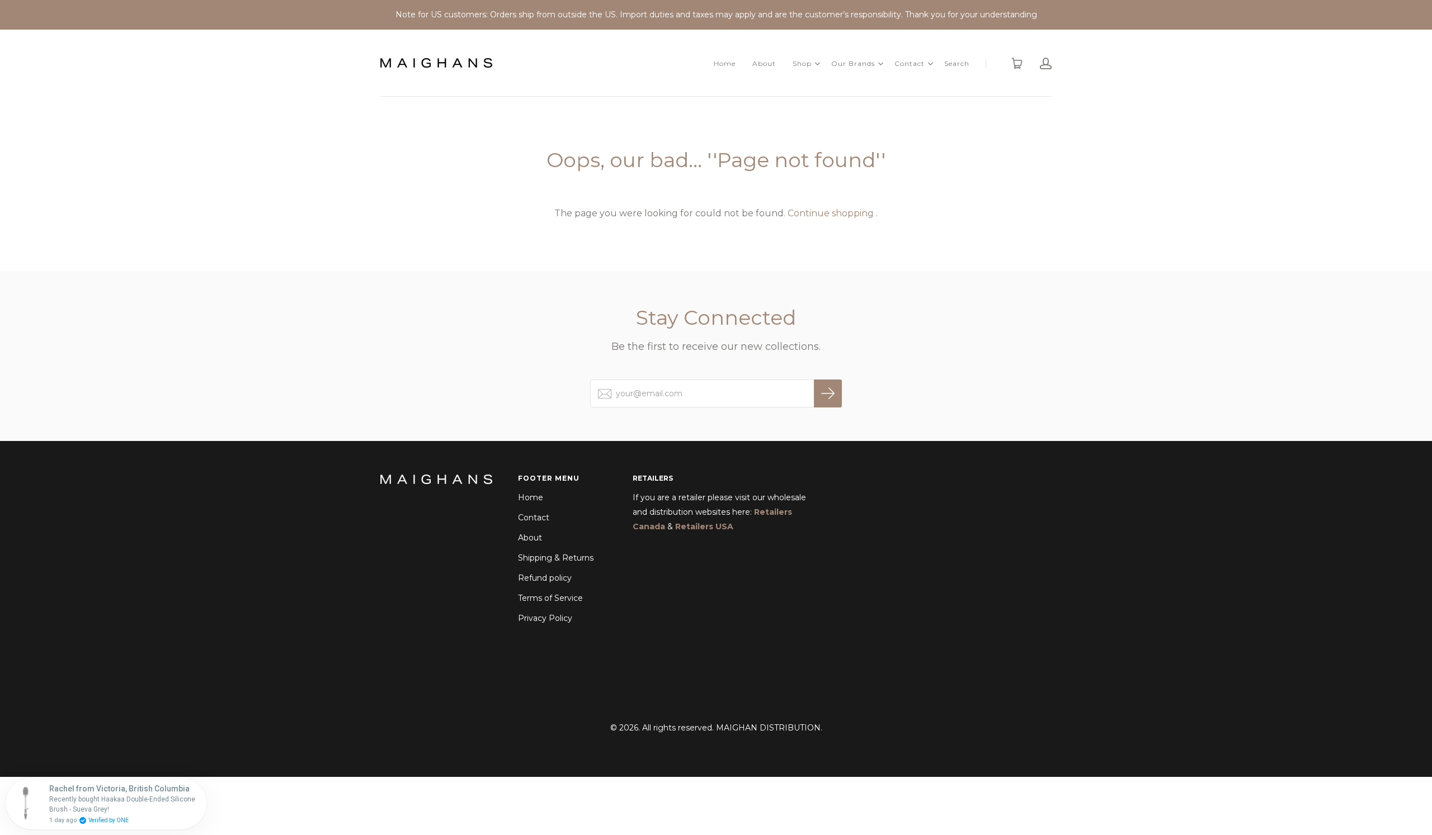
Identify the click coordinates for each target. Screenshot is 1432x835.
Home (725, 63)
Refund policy (545, 578)
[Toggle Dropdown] (817, 63)
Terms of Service (550, 598)
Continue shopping (831, 213)
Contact (909, 63)
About (764, 63)
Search (956, 63)
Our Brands (853, 63)
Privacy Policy (545, 618)
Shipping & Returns (555, 558)
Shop (802, 63)
